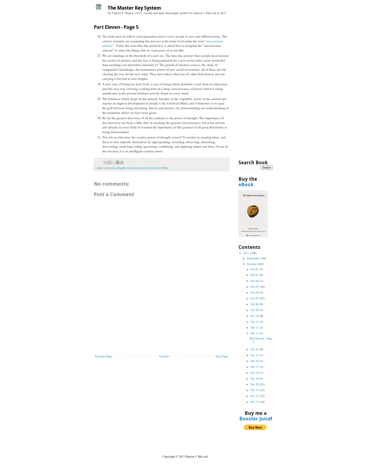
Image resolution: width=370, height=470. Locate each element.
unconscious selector (138, 168)
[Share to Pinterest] (122, 162)
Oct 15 (255, 355)
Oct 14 (255, 349)
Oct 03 (255, 275)
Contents (164, 356)
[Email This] (105, 162)
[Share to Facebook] (118, 162)
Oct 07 (255, 298)
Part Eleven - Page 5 (261, 340)
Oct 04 (255, 281)
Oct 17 (255, 367)
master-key (110, 168)
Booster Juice (255, 419)
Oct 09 (255, 310)
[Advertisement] (161, 321)
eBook (246, 184)
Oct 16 (255, 361)
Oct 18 (255, 373)
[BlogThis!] (109, 162)
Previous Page (103, 356)
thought (122, 168)
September (254, 258)
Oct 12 (255, 327)
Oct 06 (255, 292)
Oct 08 (255, 304)
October (252, 264)
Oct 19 (255, 378)
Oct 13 (255, 333)
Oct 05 (255, 287)
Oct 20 (255, 384)
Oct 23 (255, 402)
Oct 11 (255, 322)
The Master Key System (134, 8)
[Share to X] (114, 162)
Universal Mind (159, 168)
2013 (246, 253)
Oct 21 (255, 390)
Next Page (222, 356)
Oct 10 (255, 316)
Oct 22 (255, 396)
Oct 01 (255, 269)
